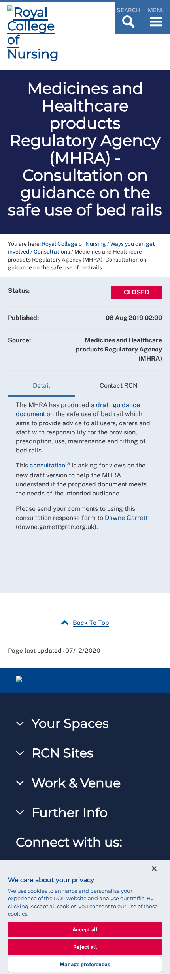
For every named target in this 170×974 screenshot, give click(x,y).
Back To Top (91, 622)
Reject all (84, 947)
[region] (85, 917)
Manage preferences (85, 964)
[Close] (154, 868)
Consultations (52, 252)
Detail (41, 385)
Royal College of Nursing (74, 244)
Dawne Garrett (126, 518)
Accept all (84, 930)
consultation (47, 465)
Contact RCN (119, 385)
